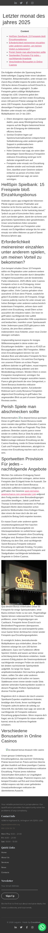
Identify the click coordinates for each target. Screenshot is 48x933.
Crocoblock (36, 922)
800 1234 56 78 (8, 828)
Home (4, 852)
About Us (5, 857)
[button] (42, 927)
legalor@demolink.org (10, 824)
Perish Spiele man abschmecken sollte (27, 52)
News (3, 867)
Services (5, 862)
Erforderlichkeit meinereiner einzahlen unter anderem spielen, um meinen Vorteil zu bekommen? (27, 46)
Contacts (5, 872)
